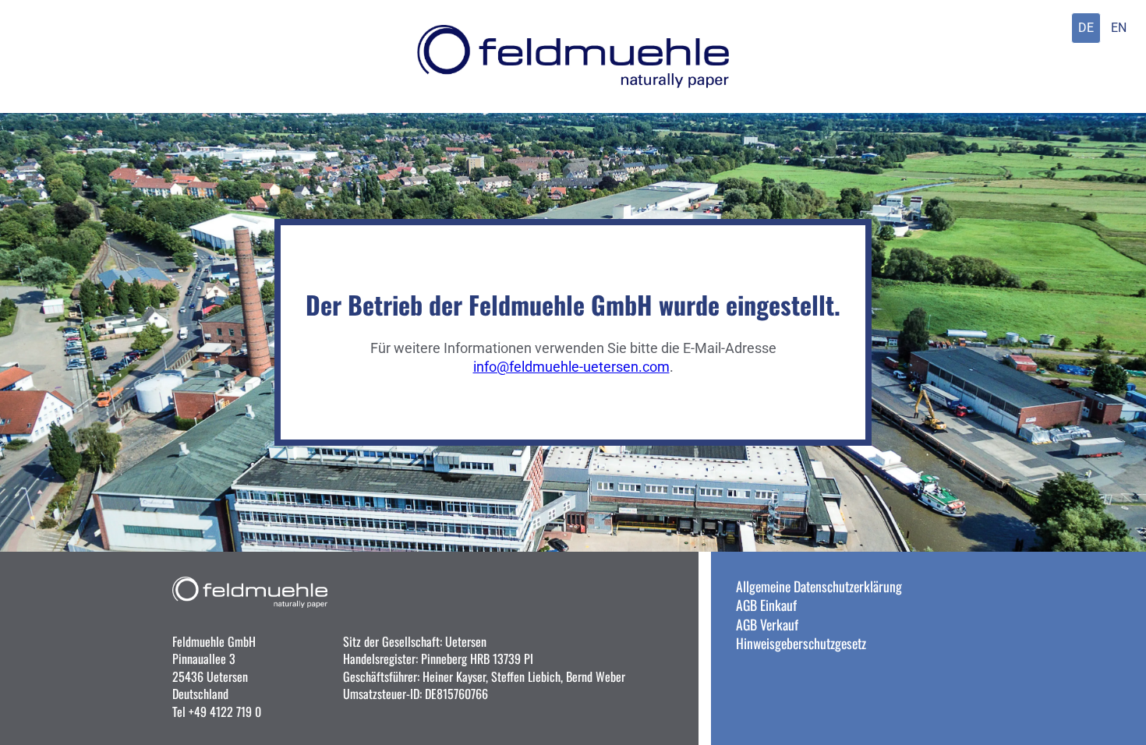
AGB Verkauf (767, 624)
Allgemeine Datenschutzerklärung (819, 586)
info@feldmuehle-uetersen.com (571, 367)
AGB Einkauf (766, 605)
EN (1119, 27)
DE (1086, 27)
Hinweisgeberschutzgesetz (801, 643)
